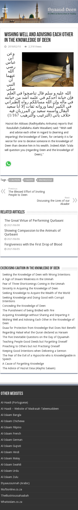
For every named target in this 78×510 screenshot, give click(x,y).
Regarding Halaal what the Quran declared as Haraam (35, 332)
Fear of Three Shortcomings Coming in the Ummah (33, 283)
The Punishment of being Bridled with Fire (28, 310)
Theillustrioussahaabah (15, 495)
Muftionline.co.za (11, 489)
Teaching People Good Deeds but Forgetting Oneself (34, 341)
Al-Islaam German (11, 439)
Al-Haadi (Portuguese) (14, 402)
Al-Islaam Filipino (11, 427)
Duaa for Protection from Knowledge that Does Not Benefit (39, 327)
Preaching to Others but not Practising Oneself (31, 346)
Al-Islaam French (11, 433)
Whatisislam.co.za (11, 501)
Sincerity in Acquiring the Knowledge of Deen (30, 288)
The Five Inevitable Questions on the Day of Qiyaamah (35, 337)
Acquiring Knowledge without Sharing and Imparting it (35, 315)
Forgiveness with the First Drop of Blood (33, 244)
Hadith (29, 180)
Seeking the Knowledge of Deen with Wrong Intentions (36, 274)
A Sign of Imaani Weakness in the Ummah (27, 279)
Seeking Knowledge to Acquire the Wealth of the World (36, 293)
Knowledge (45, 180)
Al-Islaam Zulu (9, 477)
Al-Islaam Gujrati (11, 446)
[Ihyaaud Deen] (39, 12)
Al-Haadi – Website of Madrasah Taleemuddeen (30, 408)
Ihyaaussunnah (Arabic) (15, 483)
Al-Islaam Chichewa (12, 421)
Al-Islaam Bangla (11, 414)
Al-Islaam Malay (10, 458)
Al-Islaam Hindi (10, 452)
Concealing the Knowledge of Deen (24, 305)
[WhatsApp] (8, 164)
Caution (15, 180)
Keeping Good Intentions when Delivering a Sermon (34, 350)
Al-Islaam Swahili (11, 464)
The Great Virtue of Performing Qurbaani (33, 220)
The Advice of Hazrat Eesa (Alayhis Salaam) (28, 368)
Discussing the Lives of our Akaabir (53, 200)
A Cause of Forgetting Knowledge (23, 363)
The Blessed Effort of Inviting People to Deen (26, 191)
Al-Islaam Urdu (10, 470)
